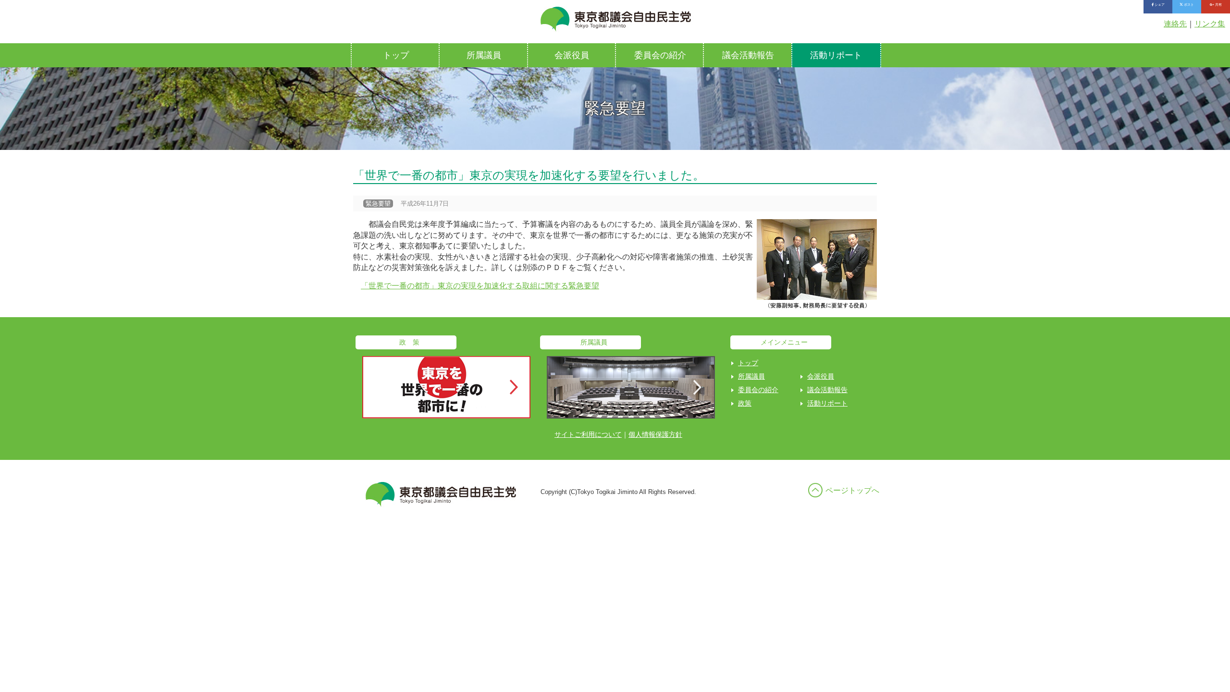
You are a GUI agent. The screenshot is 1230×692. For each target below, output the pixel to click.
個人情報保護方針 (655, 434)
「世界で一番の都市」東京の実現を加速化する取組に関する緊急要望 (480, 286)
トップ (396, 55)
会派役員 (571, 55)
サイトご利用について (588, 434)
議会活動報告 (748, 55)
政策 (744, 403)
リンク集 (1209, 24)
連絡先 (1175, 24)
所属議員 (484, 55)
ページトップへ (852, 490)
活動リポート (836, 55)
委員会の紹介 (660, 55)
